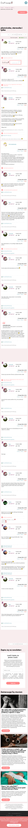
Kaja (10, 69)
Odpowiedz (22, 12)
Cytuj (18, 49)
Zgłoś (25, 49)
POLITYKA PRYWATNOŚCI (16, 813)
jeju (9, 41)
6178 (15, 34)
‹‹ (8, 34)
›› (25, 34)
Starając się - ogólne (9, 7)
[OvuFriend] (6, 3)
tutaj (4, 679)
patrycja (11, 97)
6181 (21, 34)
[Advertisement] (14, 20)
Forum (2, 7)
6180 (19, 34)
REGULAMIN (18, 815)
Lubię (22, 49)
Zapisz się (13, 683)
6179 (17, 34)
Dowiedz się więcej (14, 822)
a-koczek (11, 233)
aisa (9, 527)
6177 (13, 34)
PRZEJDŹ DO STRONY (14, 825)
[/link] (13, 253)
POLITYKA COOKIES (9, 815)
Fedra (10, 502)
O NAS (9, 813)
